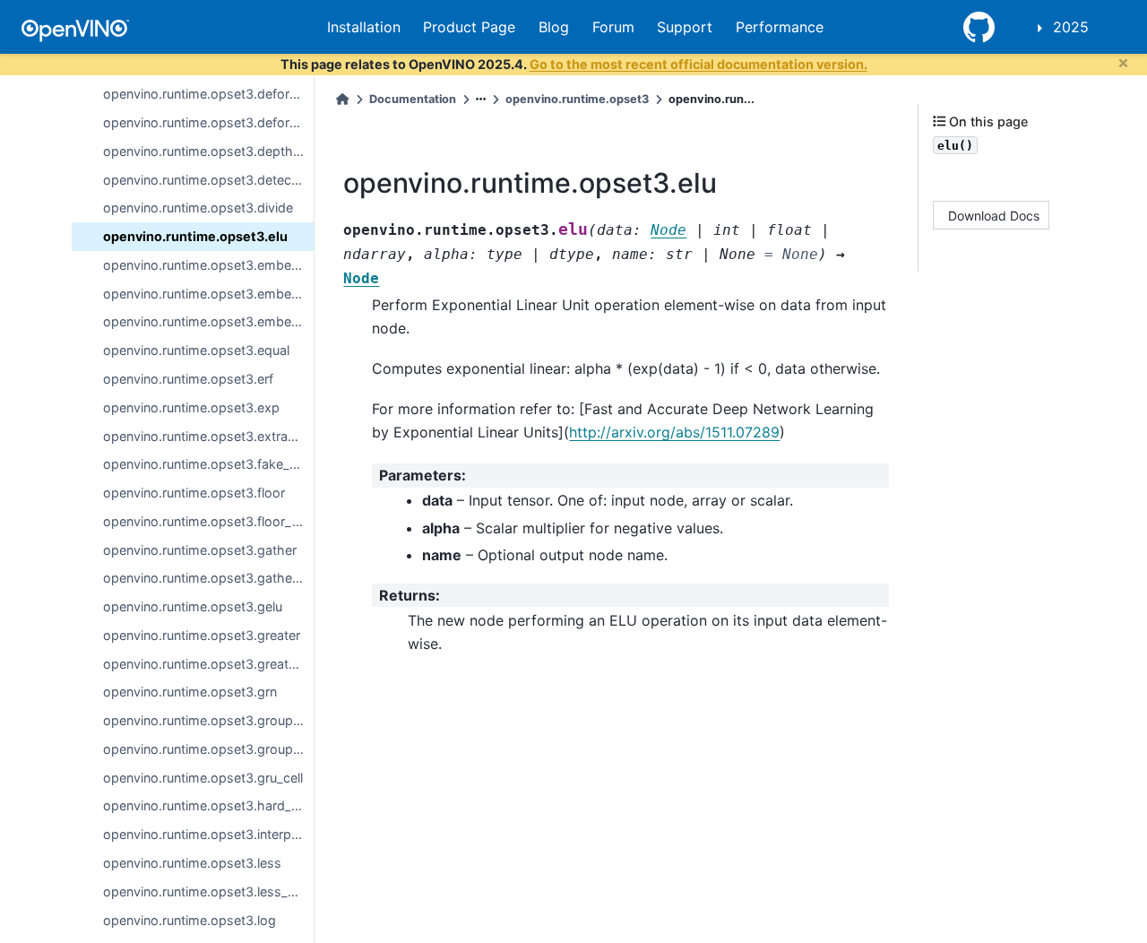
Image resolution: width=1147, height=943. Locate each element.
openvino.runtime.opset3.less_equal (208, 891)
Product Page (469, 27)
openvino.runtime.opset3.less (192, 862)
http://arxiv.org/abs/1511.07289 (674, 432)
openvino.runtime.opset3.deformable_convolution (208, 93)
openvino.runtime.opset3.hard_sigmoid (208, 805)
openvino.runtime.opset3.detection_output (208, 178)
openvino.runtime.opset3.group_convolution (208, 720)
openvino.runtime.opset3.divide (198, 207)
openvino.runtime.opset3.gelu (192, 606)
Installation (364, 27)
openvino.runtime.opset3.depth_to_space (208, 151)
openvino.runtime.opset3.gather (200, 549)
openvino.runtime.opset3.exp (191, 407)
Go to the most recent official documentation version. (698, 64)
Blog (554, 27)
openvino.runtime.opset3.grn (190, 691)
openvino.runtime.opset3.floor (194, 492)
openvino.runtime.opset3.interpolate (208, 834)
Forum (613, 27)
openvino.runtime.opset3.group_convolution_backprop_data (208, 749)
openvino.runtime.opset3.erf (188, 378)
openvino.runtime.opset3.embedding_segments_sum (208, 321)
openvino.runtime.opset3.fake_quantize (208, 464)
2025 (1071, 27)
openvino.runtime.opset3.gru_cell (203, 776)
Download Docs (993, 214)
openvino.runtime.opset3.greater (201, 635)
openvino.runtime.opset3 (577, 99)
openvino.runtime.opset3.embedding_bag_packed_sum (208, 292)
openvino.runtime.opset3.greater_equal (208, 662)
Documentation (412, 99)
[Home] (342, 99)
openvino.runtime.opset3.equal (196, 350)
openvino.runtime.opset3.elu (195, 236)
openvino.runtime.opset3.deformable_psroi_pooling (208, 122)
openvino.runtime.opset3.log (189, 919)
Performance (780, 27)
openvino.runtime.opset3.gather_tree (208, 577)
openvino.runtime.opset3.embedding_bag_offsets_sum (208, 265)
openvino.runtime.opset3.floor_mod (208, 521)
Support (684, 27)
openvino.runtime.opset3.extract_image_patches (208, 435)
